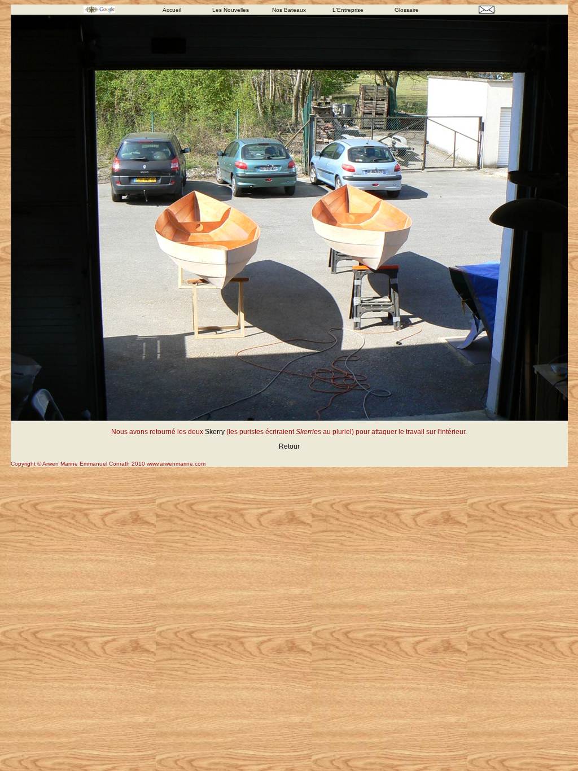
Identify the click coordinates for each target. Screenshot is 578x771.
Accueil (172, 10)
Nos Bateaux (289, 10)
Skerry (215, 432)
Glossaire (407, 10)
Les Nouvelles (230, 10)
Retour (289, 446)
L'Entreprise (348, 10)
